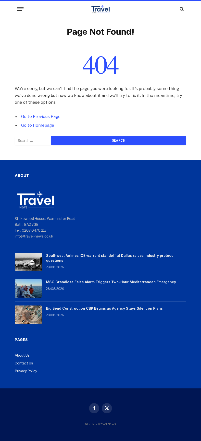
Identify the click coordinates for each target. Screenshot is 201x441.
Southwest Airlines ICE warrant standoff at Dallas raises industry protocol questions (110, 257)
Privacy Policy (26, 371)
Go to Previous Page (41, 116)
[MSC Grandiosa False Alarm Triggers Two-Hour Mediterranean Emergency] (28, 288)
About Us (22, 355)
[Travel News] (100, 9)
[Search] (181, 8)
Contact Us (24, 363)
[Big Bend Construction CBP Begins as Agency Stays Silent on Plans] (28, 314)
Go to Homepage (37, 125)
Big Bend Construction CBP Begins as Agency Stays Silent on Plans (104, 308)
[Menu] (20, 8)
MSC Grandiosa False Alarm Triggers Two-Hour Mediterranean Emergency (111, 282)
